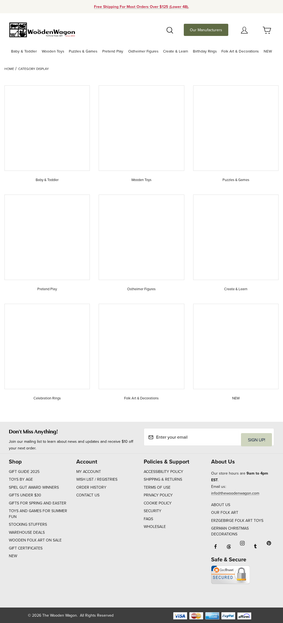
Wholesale (155, 526)
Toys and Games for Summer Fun (38, 513)
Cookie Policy (158, 503)
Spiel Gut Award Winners (34, 487)
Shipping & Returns (163, 479)
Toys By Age (21, 479)
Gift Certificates (26, 548)
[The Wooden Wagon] (42, 29)
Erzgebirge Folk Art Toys (237, 520)
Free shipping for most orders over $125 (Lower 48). (141, 6)
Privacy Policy (158, 495)
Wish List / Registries (96, 479)
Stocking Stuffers (28, 524)
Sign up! (256, 440)
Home (9, 68)
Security (152, 511)
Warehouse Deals (27, 532)
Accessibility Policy (163, 471)
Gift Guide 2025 (24, 471)
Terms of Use (157, 487)
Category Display (33, 68)
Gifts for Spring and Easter (37, 503)
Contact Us (87, 495)
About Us (220, 504)
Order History (91, 487)
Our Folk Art (224, 512)
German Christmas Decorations (230, 531)
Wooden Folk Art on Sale (35, 540)
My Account (88, 471)
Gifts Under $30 (25, 495)
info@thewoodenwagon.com (235, 493)
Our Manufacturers (206, 30)
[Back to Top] (266, 588)
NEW (13, 556)
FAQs (148, 519)
